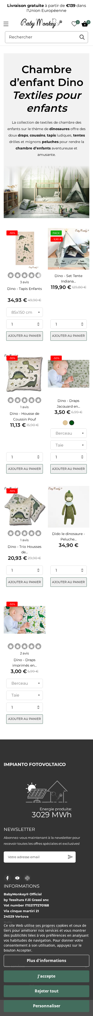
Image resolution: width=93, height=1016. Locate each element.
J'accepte (46, 976)
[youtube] (17, 877)
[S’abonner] (70, 857)
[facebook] (7, 878)
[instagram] (27, 878)
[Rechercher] (82, 37)
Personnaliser (46, 1006)
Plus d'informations (46, 960)
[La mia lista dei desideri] (74, 23)
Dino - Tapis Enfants (24, 288)
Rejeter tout (47, 991)
